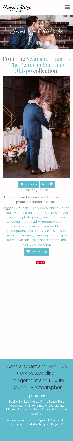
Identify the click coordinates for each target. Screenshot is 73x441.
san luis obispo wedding (40, 208)
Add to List (38, 252)
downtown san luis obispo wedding (33, 240)
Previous (30, 184)
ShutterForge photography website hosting (33, 428)
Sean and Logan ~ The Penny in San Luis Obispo (39, 64)
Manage (68, 2)
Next (46, 184)
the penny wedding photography (43, 235)
